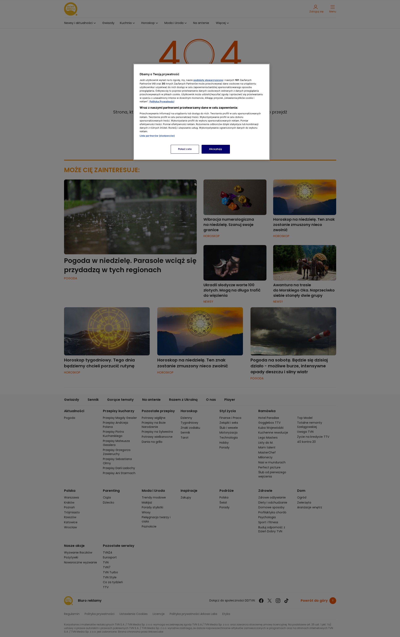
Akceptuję (215, 149)
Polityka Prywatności (162, 101)
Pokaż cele (185, 149)
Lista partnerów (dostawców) (157, 135)
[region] (201, 112)
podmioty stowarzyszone (208, 80)
